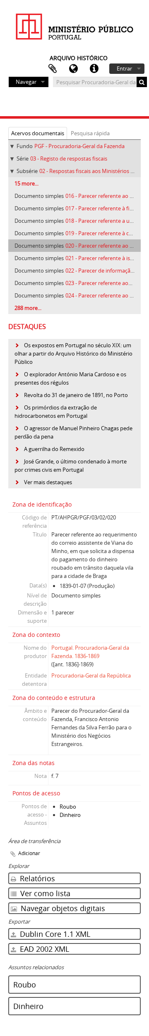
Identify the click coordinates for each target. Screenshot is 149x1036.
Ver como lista (44, 893)
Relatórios (36, 878)
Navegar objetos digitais (62, 908)
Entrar (124, 68)
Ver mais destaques (48, 482)
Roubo (68, 806)
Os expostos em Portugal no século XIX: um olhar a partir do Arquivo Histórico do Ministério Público (73, 353)
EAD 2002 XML (43, 949)
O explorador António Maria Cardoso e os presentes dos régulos (70, 378)
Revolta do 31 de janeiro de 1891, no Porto (76, 395)
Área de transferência (52, 69)
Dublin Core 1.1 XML (54, 934)
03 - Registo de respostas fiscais (68, 158)
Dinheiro (70, 815)
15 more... (26, 183)
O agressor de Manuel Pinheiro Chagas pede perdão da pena (73, 432)
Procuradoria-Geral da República (91, 675)
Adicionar (29, 853)
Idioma (73, 69)
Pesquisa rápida (90, 133)
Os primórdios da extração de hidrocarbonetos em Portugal (55, 411)
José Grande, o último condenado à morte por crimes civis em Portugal (70, 465)
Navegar (26, 81)
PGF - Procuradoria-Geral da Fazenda (79, 146)
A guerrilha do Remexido (54, 449)
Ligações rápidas (94, 69)
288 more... (27, 308)
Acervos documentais (37, 133)
